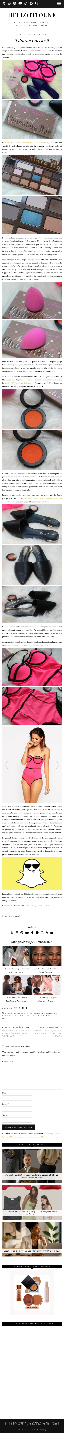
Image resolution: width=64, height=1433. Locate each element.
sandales (48, 1016)
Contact (36, 1422)
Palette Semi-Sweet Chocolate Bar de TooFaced (24, 142)
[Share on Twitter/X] (19, 1008)
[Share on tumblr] (26, 1008)
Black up (21, 1013)
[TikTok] (25, 3)
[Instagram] (9, 3)
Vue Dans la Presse (38, 1424)
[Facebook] (31, 3)
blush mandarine (36, 1013)
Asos (13, 1013)
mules (18, 1016)
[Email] (51, 933)
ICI (47, 905)
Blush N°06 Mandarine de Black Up (19, 383)
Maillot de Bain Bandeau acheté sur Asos (31, 645)
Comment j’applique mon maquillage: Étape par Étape (47, 1031)
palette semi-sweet (32, 1016)
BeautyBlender (34, 259)
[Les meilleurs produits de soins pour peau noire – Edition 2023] (17, 956)
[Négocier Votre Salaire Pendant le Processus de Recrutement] (17, 985)
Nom (5, 1093)
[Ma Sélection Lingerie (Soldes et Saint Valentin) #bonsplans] (46, 985)
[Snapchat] (42, 933)
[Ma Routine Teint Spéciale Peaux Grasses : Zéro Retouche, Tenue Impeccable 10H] (46, 956)
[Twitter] (4, 3)
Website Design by (32, 1430)
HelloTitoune (32, 15)
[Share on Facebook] (16, 1008)
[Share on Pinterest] (23, 1008)
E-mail (5, 1104)
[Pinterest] (14, 3)
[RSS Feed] (47, 933)
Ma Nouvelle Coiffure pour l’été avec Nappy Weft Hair (16, 1031)
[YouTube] (20, 3)
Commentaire (8, 1061)
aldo (7, 1013)
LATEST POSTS (41, 35)
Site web (5, 1115)
